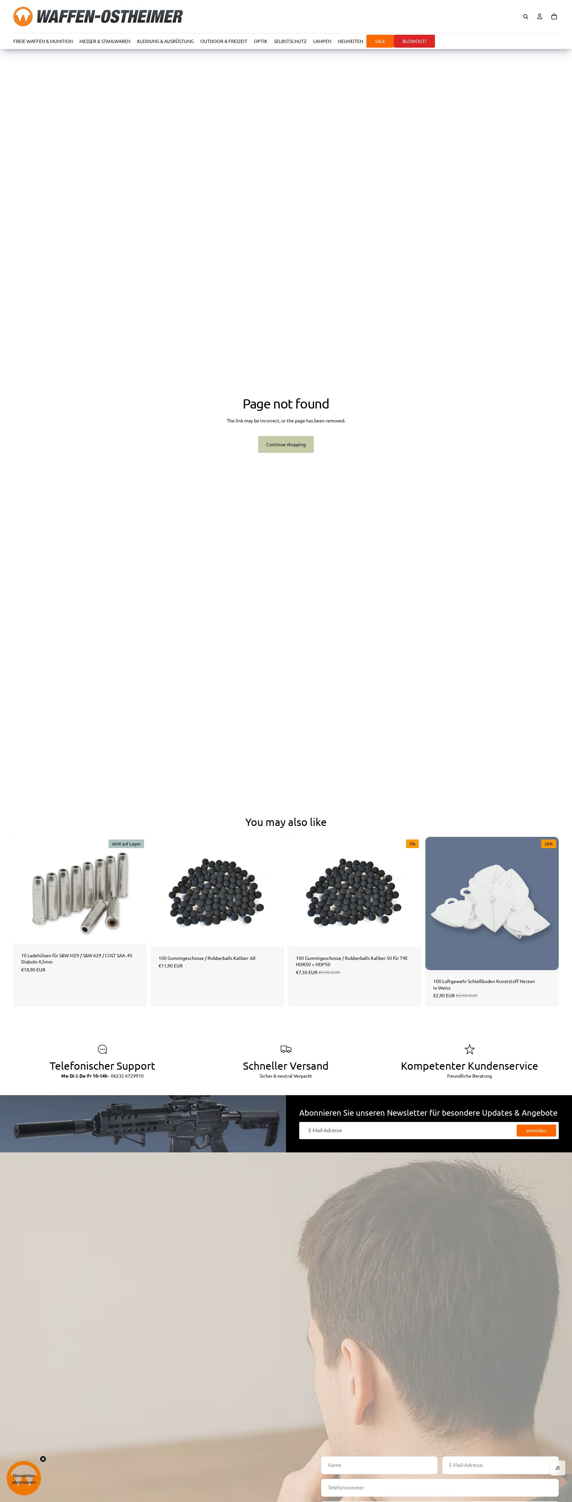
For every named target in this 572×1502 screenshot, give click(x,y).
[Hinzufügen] (274, 937)
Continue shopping (286, 444)
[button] (24, 1478)
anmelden (536, 1130)
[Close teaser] (43, 1459)
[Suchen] (525, 16)
